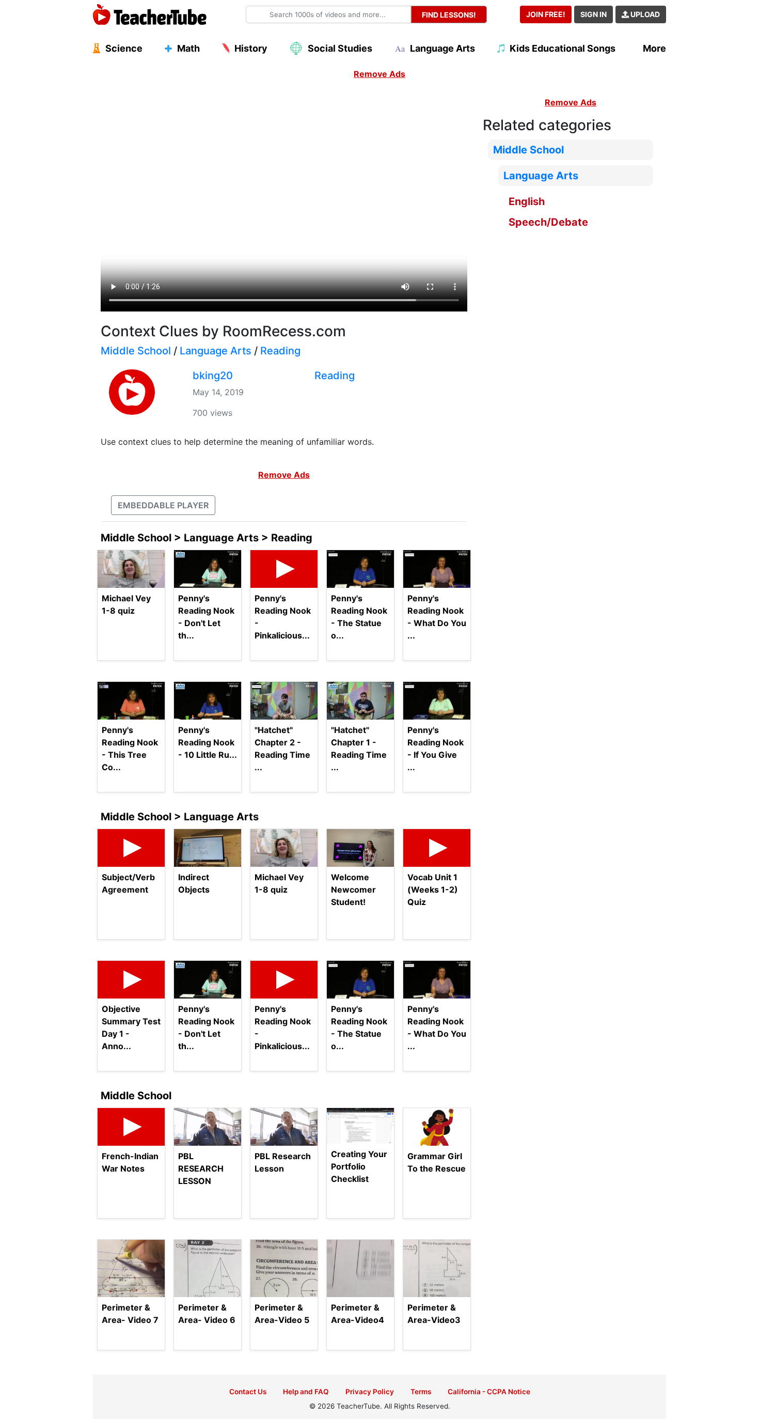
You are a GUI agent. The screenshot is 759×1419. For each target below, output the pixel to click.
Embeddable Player (163, 505)
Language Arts (215, 351)
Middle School (136, 351)
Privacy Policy (369, 1391)
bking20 (213, 375)
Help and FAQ (306, 1391)
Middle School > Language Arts (180, 816)
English (527, 201)
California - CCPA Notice (489, 1391)
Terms (420, 1391)
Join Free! (545, 14)
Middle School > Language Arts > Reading (206, 538)
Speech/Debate (548, 222)
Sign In (593, 14)
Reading (280, 351)
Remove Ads (379, 74)
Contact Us (247, 1391)
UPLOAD (644, 14)
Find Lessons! (449, 14)
